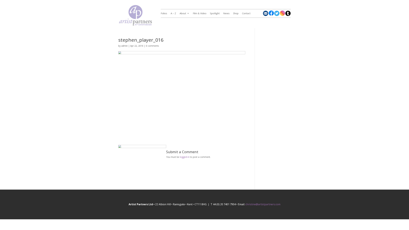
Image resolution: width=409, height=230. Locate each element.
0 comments (152, 45)
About (183, 13)
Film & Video (199, 13)
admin (124, 45)
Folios (164, 13)
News (226, 13)
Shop (236, 13)
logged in (184, 156)
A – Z (173, 13)
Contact (246, 13)
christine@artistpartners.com (262, 204)
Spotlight (215, 13)
